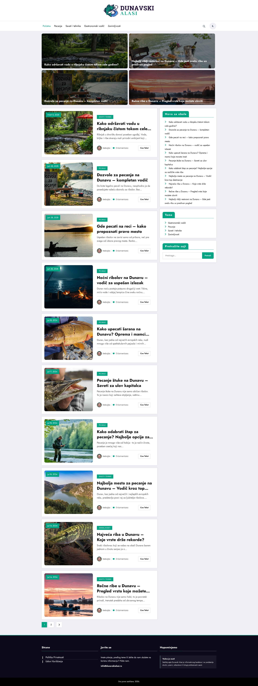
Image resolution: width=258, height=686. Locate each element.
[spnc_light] (212, 26)
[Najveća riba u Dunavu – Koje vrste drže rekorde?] (68, 543)
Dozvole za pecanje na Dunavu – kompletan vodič (76, 101)
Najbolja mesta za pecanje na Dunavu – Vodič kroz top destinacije (124, 485)
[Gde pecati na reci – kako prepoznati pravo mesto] (68, 235)
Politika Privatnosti (55, 657)
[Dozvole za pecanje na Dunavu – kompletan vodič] (85, 87)
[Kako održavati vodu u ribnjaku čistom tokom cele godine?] (85, 51)
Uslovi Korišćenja (54, 661)
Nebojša (106, 148)
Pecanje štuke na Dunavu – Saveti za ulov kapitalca (122, 383)
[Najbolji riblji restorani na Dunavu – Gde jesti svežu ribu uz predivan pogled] (172, 51)
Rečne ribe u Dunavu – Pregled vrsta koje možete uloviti (167, 101)
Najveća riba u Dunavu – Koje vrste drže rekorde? (120, 537)
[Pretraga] (204, 26)
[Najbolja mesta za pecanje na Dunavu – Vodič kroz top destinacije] (68, 492)
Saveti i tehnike (73, 26)
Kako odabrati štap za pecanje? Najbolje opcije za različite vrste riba (123, 434)
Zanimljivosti (114, 26)
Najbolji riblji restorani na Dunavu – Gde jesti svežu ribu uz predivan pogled (169, 62)
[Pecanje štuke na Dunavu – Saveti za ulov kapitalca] (68, 389)
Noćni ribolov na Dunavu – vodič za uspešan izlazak (122, 280)
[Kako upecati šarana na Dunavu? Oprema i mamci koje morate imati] (68, 337)
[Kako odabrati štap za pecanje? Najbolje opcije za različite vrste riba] (68, 440)
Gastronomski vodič (94, 26)
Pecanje (58, 26)
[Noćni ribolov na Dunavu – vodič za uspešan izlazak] (68, 286)
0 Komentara (122, 148)
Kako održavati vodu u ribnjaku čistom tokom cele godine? (81, 64)
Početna (47, 26)
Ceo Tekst (144, 148)
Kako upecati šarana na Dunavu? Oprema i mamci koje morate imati (121, 331)
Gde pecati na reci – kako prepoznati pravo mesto (121, 229)
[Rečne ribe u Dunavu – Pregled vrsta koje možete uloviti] (172, 87)
